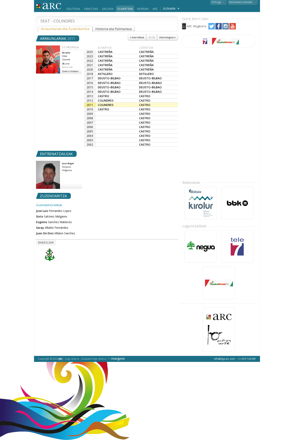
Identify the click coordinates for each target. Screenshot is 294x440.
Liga (48, 6)
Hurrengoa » (167, 37)
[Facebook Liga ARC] (218, 28)
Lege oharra (72, 358)
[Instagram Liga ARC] (225, 28)
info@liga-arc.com (224, 358)
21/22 (151, 37)
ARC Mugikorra (196, 26)
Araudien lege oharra (94, 358)
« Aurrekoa (137, 37)
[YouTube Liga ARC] (232, 28)
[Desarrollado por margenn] (116, 358)
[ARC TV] (219, 41)
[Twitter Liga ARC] (211, 28)
